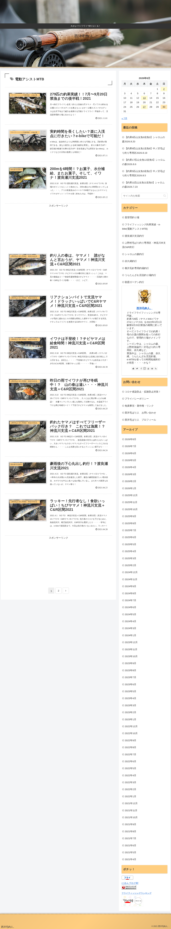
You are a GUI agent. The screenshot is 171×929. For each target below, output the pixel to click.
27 (144, 107)
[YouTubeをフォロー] (148, 368)
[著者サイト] (133, 368)
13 (144, 98)
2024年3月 (130, 628)
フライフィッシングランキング (136, 893)
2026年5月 (130, 460)
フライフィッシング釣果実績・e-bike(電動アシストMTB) (141, 226)
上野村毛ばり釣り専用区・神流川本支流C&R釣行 (144, 245)
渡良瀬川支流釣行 (134, 236)
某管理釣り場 (132, 217)
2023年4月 (130, 698)
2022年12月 (131, 726)
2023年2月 (130, 712)
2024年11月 (131, 579)
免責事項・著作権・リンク (139, 405)
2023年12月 (131, 642)
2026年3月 (130, 474)
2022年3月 (130, 782)
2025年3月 (130, 558)
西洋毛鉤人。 (145, 308)
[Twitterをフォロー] (137, 368)
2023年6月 (130, 684)
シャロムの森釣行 (134, 254)
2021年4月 (130, 859)
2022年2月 (130, 789)
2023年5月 (130, 691)
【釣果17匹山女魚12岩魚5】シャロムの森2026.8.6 (143, 162)
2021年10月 (131, 817)
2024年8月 (130, 593)
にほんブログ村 (130, 883)
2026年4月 (130, 467)
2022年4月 (130, 775)
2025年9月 (130, 516)
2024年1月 (130, 635)
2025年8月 (130, 523)
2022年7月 (130, 754)
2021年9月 (130, 824)
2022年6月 (130, 761)
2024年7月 (130, 600)
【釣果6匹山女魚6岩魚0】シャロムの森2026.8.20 (143, 139)
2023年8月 (130, 670)
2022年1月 (130, 796)
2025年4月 (130, 551)
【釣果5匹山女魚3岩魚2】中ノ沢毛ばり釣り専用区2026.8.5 (143, 173)
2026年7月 (130, 446)
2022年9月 (130, 740)
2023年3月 (130, 705)
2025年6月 (130, 537)
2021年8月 (130, 831)
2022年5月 (130, 768)
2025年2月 (130, 565)
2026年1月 (130, 488)
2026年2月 (130, 481)
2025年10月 (131, 509)
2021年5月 (130, 852)
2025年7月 (130, 530)
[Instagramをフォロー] (144, 368)
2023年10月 (131, 656)
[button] (164, 195)
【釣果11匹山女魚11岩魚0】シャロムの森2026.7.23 (143, 184)
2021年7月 (130, 838)
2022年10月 (131, 733)
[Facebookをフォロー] (140, 368)
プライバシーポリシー (137, 398)
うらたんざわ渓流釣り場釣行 (140, 275)
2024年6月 (130, 607)
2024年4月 (130, 621)
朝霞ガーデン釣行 (134, 282)
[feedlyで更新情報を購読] (152, 368)
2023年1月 (130, 719)
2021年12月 (131, 803)
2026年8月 (130, 439)
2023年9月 (130, 663)
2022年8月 (130, 747)
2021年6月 (130, 845)
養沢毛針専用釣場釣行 (137, 268)
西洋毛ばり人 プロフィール (140, 419)
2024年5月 (130, 614)
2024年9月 (130, 586)
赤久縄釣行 (131, 261)
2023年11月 (131, 649)
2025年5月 (130, 544)
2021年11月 (131, 810)
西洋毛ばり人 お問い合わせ (140, 412)
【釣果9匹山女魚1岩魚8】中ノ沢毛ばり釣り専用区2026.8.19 (143, 150)
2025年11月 (131, 502)
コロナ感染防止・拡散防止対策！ (143, 391)
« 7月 (124, 118)
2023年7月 (130, 677)
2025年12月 (131, 495)
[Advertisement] (58, 226)
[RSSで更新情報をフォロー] (155, 368)
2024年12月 (131, 572)
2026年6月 (130, 453)
